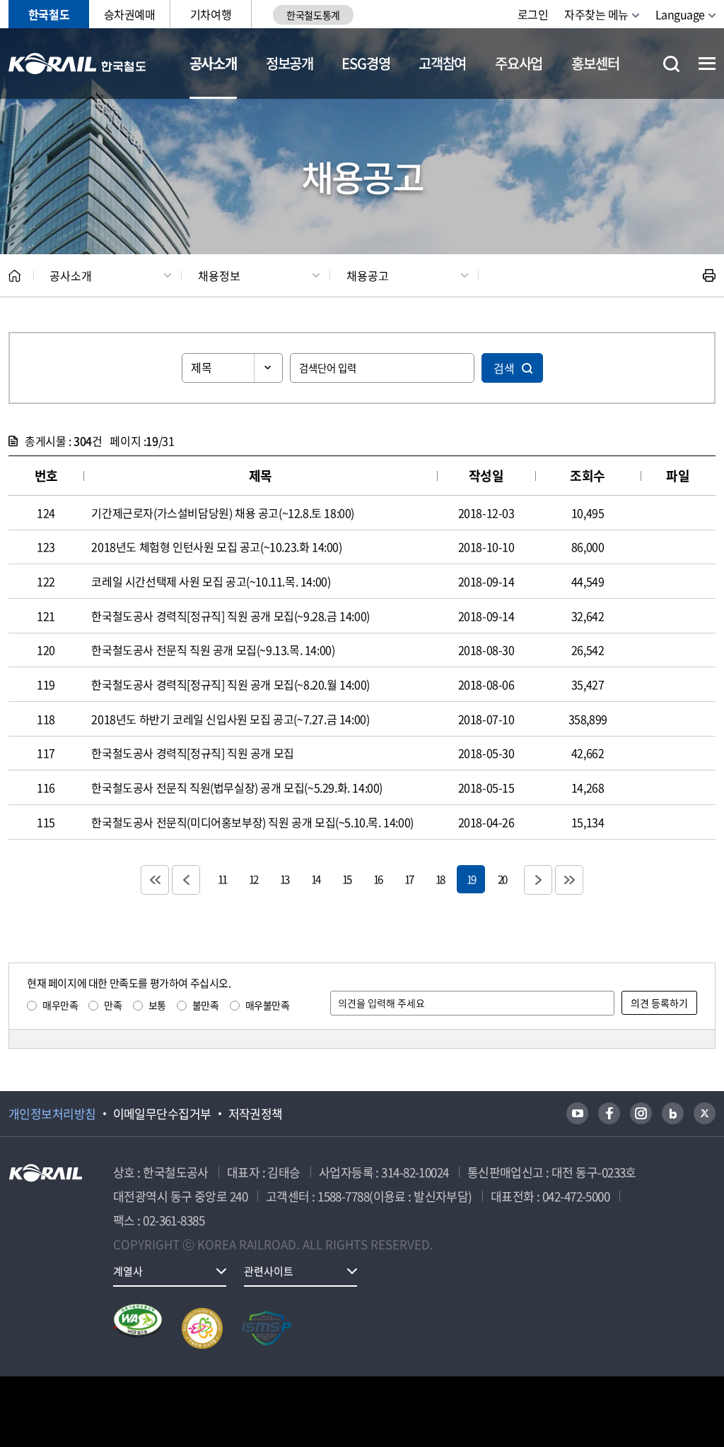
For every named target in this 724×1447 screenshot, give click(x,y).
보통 (157, 1005)
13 (284, 879)
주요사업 (518, 63)
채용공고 (367, 275)
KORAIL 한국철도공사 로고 (77, 63)
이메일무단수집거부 (162, 1113)
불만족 (205, 1005)
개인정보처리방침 (52, 1113)
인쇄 (709, 275)
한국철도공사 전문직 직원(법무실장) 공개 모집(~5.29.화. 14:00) (237, 787)
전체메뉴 (707, 63)
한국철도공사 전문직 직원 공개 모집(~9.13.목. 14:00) (212, 649)
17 (408, 879)
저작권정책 (255, 1113)
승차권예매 (130, 14)
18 (440, 879)
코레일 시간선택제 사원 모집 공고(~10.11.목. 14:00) (210, 581)
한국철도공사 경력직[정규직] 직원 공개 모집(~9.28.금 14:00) (230, 615)
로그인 (533, 14)
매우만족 (60, 1005)
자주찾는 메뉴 (596, 14)
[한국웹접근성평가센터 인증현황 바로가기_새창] (138, 1328)
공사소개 (213, 63)
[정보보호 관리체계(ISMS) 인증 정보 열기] (266, 1328)
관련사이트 (268, 1271)
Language (680, 14)
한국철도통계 (312, 15)
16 (377, 879)
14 (315, 879)
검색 (504, 367)
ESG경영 (365, 63)
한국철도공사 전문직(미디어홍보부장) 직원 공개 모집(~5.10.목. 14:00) (252, 822)
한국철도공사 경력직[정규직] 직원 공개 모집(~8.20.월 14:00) (230, 684)
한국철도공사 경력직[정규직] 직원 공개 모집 (192, 752)
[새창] (577, 1113)
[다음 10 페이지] (538, 880)
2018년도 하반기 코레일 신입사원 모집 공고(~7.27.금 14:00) (230, 718)
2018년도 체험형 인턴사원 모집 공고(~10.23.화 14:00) (216, 546)
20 (502, 879)
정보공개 (289, 63)
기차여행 (210, 14)
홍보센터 (595, 63)
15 (346, 879)
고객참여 (442, 63)
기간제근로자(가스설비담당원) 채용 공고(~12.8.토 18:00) (222, 512)
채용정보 (219, 275)
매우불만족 (267, 1005)
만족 (113, 1005)
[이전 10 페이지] (186, 880)
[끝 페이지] (569, 880)
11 (222, 879)
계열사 (128, 1271)
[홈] (14, 276)
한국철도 (48, 14)
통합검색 (671, 64)
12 (253, 879)
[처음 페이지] (155, 880)
